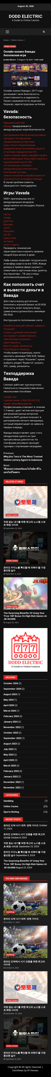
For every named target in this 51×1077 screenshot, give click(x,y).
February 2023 (11, 771)
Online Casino (9, 46)
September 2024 (12, 689)
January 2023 (11, 776)
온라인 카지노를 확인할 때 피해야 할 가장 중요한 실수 (25, 548)
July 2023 (8, 749)
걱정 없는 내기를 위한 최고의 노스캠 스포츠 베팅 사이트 (25, 502)
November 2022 (12, 787)
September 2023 (12, 738)
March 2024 (10, 710)
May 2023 (9, 754)
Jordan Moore (10, 59)
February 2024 (11, 716)
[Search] (44, 31)
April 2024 (9, 705)
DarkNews (18, 1070)
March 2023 (10, 765)
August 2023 (10, 743)
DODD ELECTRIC (25, 16)
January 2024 (11, 721)
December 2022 (12, 782)
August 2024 (10, 694)
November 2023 (12, 727)
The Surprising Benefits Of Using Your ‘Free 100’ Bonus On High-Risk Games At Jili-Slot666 (25, 593)
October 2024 (11, 683)
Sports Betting (11, 812)
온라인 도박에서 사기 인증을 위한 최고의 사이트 (25, 942)
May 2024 (9, 700)
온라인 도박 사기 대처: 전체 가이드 (21, 825)
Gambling (8, 801)
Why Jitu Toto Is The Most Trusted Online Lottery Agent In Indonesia (23, 456)
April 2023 (9, 760)
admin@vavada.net (21, 403)
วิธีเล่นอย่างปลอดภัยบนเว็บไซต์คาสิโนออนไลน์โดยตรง (22, 469)
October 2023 (11, 732)
